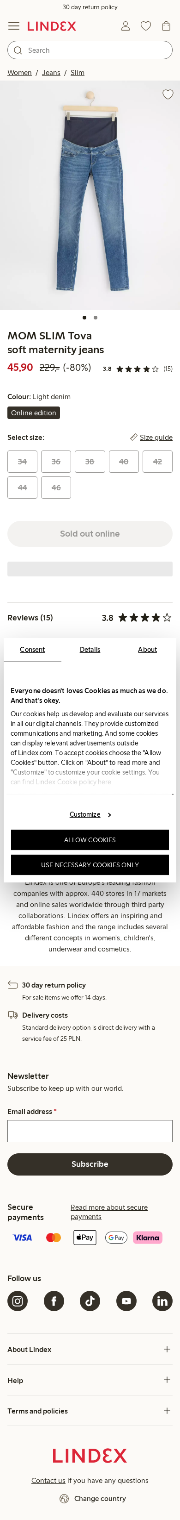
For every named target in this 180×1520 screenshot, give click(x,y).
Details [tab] (90, 649)
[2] (95, 317)
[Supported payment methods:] (90, 1238)
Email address (32, 1111)
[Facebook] (54, 1301)
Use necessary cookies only (90, 864)
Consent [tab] (32, 649)
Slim (77, 72)
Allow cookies (90, 840)
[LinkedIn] (162, 1301)
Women (19, 72)
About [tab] (147, 649)
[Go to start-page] (52, 26)
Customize (85, 814)
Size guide (156, 437)
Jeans (51, 72)
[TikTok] (90, 1301)
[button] (90, 195)
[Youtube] (126, 1301)
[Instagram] (17, 1301)
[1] (84, 317)
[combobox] (90, 50)
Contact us (48, 1480)
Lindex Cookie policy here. (74, 781)
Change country (100, 1498)
